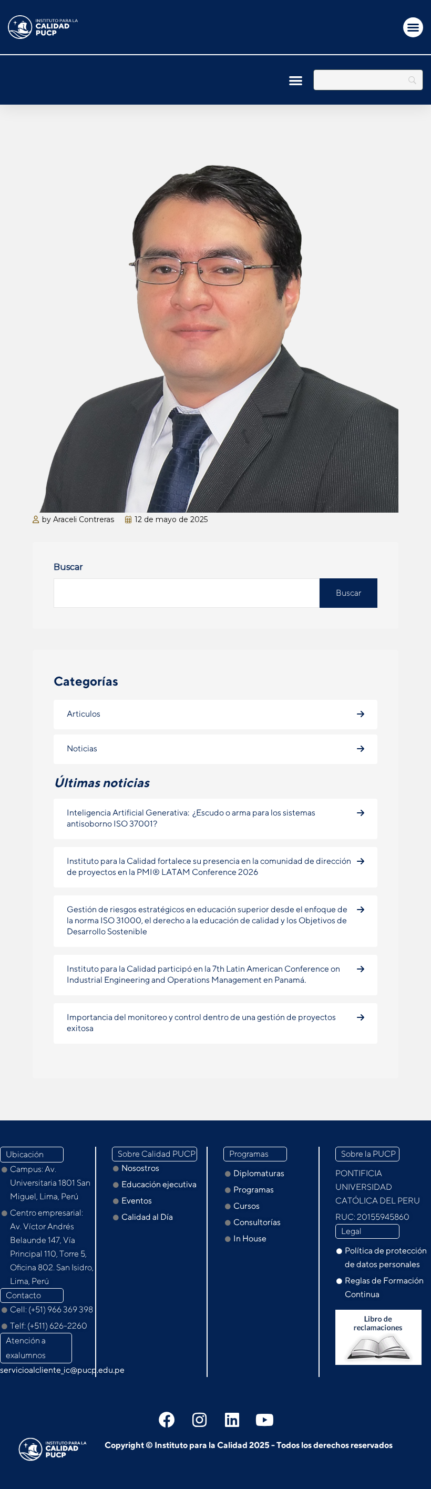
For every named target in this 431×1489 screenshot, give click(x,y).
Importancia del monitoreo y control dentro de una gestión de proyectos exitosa (201, 1022)
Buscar (68, 567)
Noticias (82, 748)
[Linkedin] (232, 1419)
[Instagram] (199, 1419)
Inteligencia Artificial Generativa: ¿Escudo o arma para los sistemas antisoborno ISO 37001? (191, 818)
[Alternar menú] (413, 27)
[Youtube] (264, 1419)
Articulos (83, 714)
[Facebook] (166, 1419)
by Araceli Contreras (78, 519)
